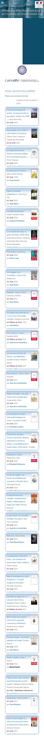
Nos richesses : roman (15, 333)
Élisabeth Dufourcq (17, 464)
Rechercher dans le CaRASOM (24, 91)
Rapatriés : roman (13, 292)
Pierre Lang (14, 258)
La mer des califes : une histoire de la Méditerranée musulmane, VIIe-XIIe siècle (17, 478)
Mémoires (10, 536)
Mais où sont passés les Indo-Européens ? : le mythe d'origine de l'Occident (18, 579)
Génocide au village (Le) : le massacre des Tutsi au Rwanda (17, 600)
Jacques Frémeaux (17, 221)
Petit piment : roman (14, 455)
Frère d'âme (11, 252)
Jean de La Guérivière (18, 342)
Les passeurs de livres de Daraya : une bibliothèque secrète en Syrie (16, 356)
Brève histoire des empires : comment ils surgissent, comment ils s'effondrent (17, 620)
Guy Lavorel (14, 180)
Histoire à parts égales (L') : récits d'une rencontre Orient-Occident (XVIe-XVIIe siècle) (17, 721)
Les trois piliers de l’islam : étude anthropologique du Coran (16, 417)
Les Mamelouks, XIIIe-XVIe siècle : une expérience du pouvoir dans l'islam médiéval (17, 559)
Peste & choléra (13, 657)
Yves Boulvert (15, 704)
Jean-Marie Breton (17, 542)
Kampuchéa (11, 698)
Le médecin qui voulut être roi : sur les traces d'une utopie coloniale (18, 316)
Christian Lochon (16, 427)
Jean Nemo (14, 204)
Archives (8, 91)
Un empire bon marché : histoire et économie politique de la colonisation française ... (17, 154)
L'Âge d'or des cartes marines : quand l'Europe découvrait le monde (18, 681)
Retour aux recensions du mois (16, 96)
